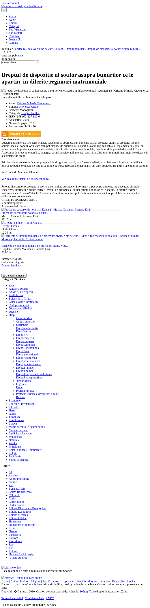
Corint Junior (16, 501)
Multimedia (15, 436)
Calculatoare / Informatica (24, 301)
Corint (12, 498)
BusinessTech (17, 488)
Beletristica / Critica (20, 298)
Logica (13, 423)
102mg (84, 591)
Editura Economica (20, 511)
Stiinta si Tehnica (19, 459)
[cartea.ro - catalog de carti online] (21, 577)
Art (11, 485)
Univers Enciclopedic (21, 554)
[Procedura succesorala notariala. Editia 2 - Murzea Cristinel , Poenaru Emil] (46, 209)
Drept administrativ (27, 328)
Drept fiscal (22, 351)
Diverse (13, 311)
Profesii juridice (25, 390)
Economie (14, 400)
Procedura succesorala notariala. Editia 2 (24, 212)
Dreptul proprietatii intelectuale (34, 374)
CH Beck (14, 495)
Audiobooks (16, 295)
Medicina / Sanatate (20, 433)
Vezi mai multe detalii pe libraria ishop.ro (25, 178)
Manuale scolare (18, 430)
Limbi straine (16, 420)
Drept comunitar (25, 344)
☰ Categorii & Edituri (14, 275)
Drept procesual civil (28, 361)
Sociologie (15, 456)
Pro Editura (15, 541)
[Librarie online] (11, 567)
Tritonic (13, 551)
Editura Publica (18, 518)
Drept (59, 48)
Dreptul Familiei (10, 226)
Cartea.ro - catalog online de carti (34, 48)
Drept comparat (25, 341)
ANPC (50, 598)
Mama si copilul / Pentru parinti (27, 426)
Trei (11, 547)
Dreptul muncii (24, 370)
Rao (11, 544)
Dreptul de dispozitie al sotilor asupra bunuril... (114, 48)
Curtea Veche (16, 505)
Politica (13, 443)
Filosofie (14, 407)
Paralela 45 (15, 534)
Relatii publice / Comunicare (25, 449)
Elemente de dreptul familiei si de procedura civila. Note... (34, 245)
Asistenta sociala (18, 288)
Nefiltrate (14, 440)
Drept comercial (25, 338)
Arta (11, 285)
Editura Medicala (19, 514)
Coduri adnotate (25, 321)
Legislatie (21, 384)
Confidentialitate (34, 598)
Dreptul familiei (75, 48)
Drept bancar (23, 331)
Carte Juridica (24, 318)
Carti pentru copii (19, 305)
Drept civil (22, 334)
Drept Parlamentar (26, 357)
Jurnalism (14, 416)
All (10, 472)
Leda (12, 528)
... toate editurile (18, 557)
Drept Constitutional (28, 347)
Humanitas (15, 521)
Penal (19, 387)
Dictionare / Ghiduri (20, 308)
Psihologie (15, 446)
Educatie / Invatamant (21, 403)
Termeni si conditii (12, 598)
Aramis (13, 482)
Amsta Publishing (19, 478)
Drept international (27, 354)
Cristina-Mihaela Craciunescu (34, 103)
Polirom (13, 537)
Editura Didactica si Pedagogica (27, 508)
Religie (13, 453)
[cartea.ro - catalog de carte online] (21, 6)
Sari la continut (10, 3)
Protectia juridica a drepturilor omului (37, 393)
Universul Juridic (28, 106)
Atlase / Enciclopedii (21, 291)
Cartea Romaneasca (20, 491)
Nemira (13, 531)
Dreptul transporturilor (29, 377)
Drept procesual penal (28, 364)
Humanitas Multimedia (22, 524)
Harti (12, 410)
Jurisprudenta (23, 380)
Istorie (12, 413)
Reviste (20, 397)
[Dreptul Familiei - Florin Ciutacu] (21, 222)
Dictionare (22, 324)
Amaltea (13, 475)
